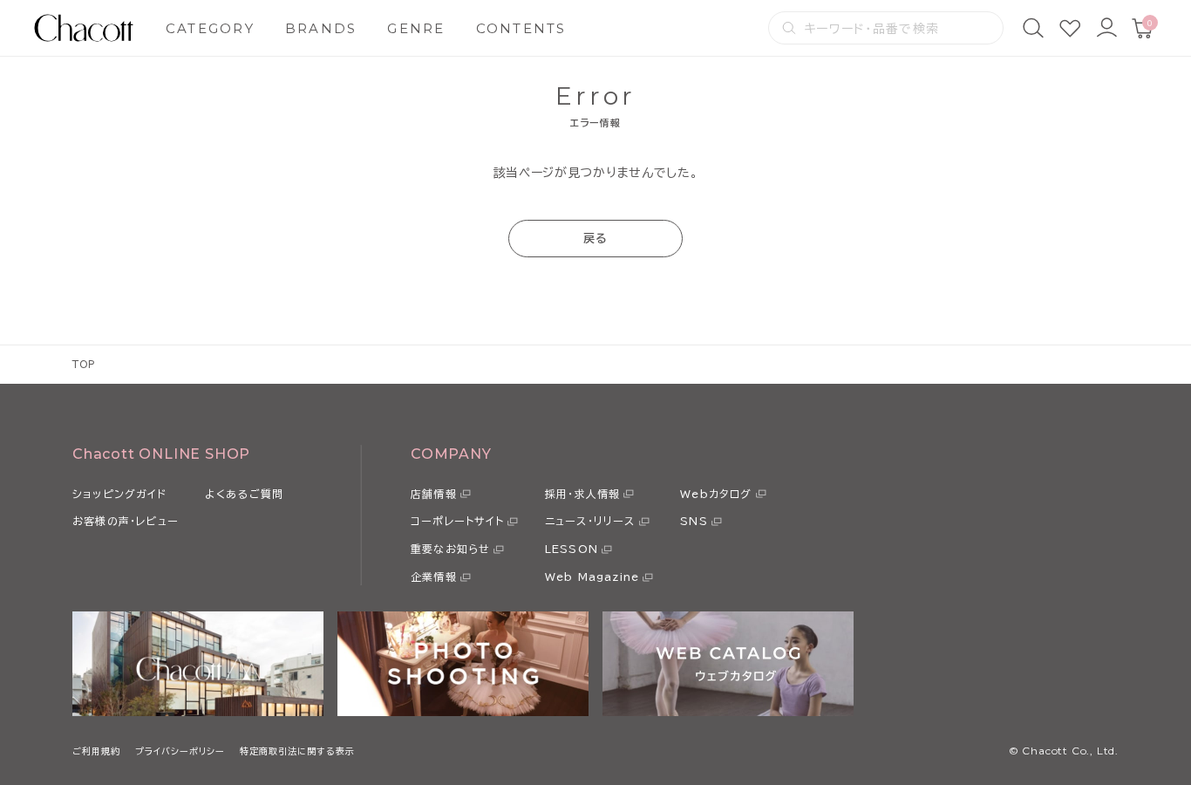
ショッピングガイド (119, 493)
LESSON (571, 548)
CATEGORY (210, 28)
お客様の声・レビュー (125, 520)
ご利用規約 (96, 751)
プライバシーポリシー (180, 751)
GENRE (416, 28)
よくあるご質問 (244, 493)
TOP (84, 364)
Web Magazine (592, 576)
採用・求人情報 (582, 493)
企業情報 (434, 576)
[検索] (1033, 28)
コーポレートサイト (457, 520)
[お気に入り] (1070, 28)
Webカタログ (716, 493)
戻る (596, 238)
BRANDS (321, 28)
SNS (694, 520)
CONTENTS (521, 28)
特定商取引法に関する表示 (297, 751)
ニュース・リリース (590, 520)
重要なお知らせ (450, 548)
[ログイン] (1106, 28)
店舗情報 (434, 493)
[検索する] (789, 28)
